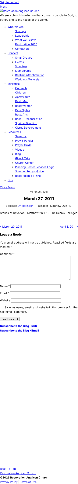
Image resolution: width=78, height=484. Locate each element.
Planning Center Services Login (34, 167)
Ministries (14, 83)
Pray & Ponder (24, 140)
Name (5, 286)
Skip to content (9, 2)
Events (19, 62)
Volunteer (21, 66)
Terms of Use (28, 481)
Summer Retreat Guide (29, 171)
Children (20, 92)
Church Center (24, 162)
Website (5, 300)
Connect (13, 53)
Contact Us (22, 48)
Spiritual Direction (26, 123)
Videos (19, 149)
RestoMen (21, 101)
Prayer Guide (23, 145)
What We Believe (25, 40)
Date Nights (22, 110)
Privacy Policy (9, 481)
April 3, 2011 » (69, 226)
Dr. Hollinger (25, 205)
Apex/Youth (22, 96)
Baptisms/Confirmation (29, 75)
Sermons (21, 136)
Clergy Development (28, 127)
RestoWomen (23, 105)
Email (4, 293)
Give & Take (22, 158)
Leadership (22, 35)
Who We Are (15, 26)
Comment (7, 253)
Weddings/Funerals (27, 79)
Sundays (20, 31)
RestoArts (21, 114)
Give (10, 180)
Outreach (21, 88)
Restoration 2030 (26, 44)
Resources (14, 132)
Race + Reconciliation (28, 118)
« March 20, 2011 (11, 226)
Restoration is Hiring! (28, 175)
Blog (18, 154)
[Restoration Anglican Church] (19, 11)
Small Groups (23, 57)
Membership (23, 70)
